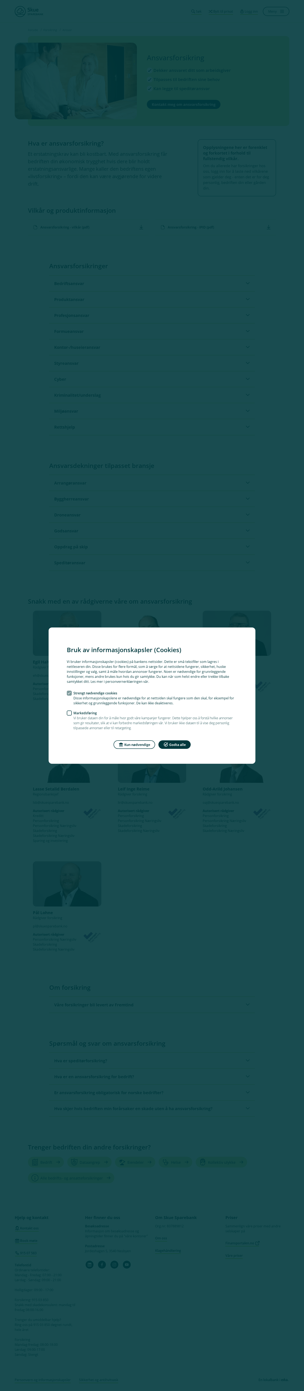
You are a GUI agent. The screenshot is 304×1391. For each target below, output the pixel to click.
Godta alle (177, 744)
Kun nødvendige (137, 744)
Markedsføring (85, 713)
